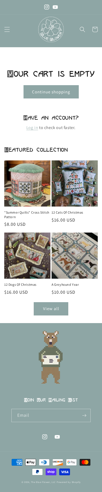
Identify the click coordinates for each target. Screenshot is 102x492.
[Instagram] (46, 7)
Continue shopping (51, 91)
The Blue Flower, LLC (43, 482)
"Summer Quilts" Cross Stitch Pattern (26, 214)
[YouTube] (55, 7)
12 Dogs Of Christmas (20, 284)
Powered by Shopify (69, 482)
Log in (32, 127)
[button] (7, 29)
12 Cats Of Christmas (67, 212)
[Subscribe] (84, 415)
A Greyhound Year (65, 284)
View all (51, 308)
